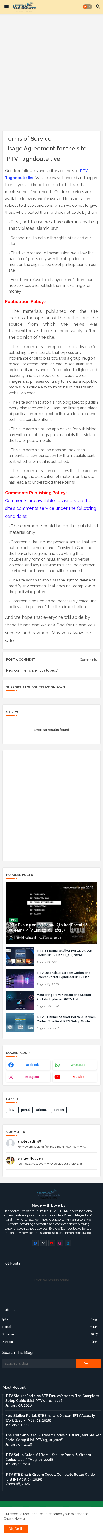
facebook (32, 1065)
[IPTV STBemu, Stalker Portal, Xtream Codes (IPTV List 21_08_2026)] (20, 956)
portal (25, 1110)
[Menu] (6, 7)
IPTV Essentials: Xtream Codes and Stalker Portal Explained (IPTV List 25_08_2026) (63, 977)
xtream (59, 1110)
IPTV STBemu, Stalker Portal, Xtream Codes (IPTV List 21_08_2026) (65, 953)
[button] (87, 6)
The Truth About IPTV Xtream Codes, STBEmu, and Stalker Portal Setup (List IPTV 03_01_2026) (53, 1437)
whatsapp (78, 1065)
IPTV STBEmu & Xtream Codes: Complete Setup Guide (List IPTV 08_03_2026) (50, 1477)
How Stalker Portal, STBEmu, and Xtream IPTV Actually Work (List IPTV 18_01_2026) (50, 1418)
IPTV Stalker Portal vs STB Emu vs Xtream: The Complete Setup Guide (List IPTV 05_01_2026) (52, 1398)
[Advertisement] (51, 71)
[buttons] (35, 1243)
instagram (32, 1077)
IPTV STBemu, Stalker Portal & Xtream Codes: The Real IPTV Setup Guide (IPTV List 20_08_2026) (66, 1021)
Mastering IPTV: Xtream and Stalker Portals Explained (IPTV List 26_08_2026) (64, 999)
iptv (12, 1110)
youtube (78, 1077)
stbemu (41, 1110)
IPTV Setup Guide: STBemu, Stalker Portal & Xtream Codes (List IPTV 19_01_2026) (48, 1457)
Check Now (13, 1518)
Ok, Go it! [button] (15, 1529)
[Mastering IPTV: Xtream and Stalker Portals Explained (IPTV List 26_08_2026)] (20, 1000)
